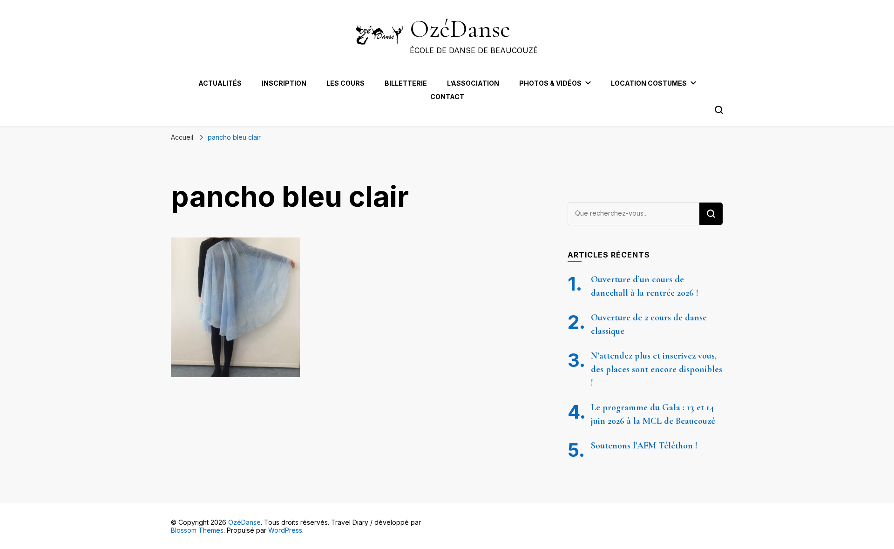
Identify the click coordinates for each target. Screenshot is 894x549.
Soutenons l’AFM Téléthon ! (644, 445)
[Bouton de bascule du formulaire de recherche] (719, 110)
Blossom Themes (197, 530)
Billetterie (406, 83)
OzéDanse (460, 29)
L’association (473, 83)
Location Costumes (649, 83)
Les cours (345, 83)
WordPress (285, 530)
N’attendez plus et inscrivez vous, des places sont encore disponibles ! (656, 369)
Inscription (284, 83)
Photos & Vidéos (550, 83)
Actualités (220, 83)
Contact (447, 97)
